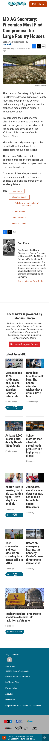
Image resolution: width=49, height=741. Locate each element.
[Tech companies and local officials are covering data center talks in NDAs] (14, 534)
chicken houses (18, 211)
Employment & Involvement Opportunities (23, 706)
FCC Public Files (12, 682)
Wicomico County (19, 197)
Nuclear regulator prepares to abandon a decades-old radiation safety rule (23, 617)
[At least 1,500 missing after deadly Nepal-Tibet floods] (14, 426)
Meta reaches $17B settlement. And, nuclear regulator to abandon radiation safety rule (13, 384)
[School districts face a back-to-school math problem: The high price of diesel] (35, 426)
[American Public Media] (8, 728)
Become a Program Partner (24, 344)
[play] (4, 737)
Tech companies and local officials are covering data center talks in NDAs (14, 553)
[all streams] (45, 737)
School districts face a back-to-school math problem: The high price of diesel (34, 446)
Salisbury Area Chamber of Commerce (27, 204)
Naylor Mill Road (19, 223)
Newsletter (10, 700)
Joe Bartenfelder (19, 217)
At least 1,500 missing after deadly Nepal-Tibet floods (13, 440)
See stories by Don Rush (30, 281)
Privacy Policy (11, 688)
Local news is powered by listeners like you (24, 316)
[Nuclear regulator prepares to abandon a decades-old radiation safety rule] (24, 598)
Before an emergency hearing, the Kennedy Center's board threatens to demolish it (35, 553)
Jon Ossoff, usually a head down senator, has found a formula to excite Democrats (34, 497)
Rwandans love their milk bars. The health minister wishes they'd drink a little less (35, 384)
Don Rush (7, 44)
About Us (9, 694)
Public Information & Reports (17, 677)
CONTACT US (10, 666)
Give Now (39, 4)
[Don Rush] (9, 247)
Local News (17, 191)
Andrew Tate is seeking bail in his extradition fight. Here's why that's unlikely (14, 495)
